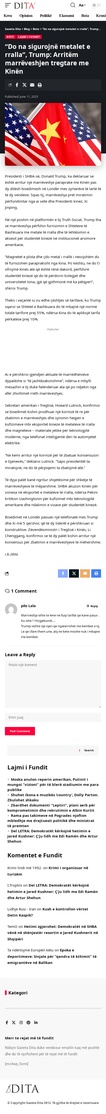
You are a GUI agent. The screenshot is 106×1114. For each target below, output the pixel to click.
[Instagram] (21, 1022)
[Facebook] (7, 1022)
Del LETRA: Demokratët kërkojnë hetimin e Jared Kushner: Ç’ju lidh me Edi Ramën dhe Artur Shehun (52, 836)
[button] (9, 5)
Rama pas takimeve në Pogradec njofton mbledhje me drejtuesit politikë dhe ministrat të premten (50, 820)
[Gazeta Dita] (24, 5)
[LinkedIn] (36, 1022)
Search (89, 750)
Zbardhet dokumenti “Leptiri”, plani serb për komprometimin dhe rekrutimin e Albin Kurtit (51, 808)
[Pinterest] (28, 1022)
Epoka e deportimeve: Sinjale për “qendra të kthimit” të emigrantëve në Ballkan (52, 956)
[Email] (32, 85)
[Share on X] (24, 85)
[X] (13, 1022)
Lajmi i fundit (29, 37)
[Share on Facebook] (16, 85)
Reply (94, 606)
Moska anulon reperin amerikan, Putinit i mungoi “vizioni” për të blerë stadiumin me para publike (53, 784)
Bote (10, 37)
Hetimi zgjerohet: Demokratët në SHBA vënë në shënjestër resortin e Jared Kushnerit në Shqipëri (52, 932)
